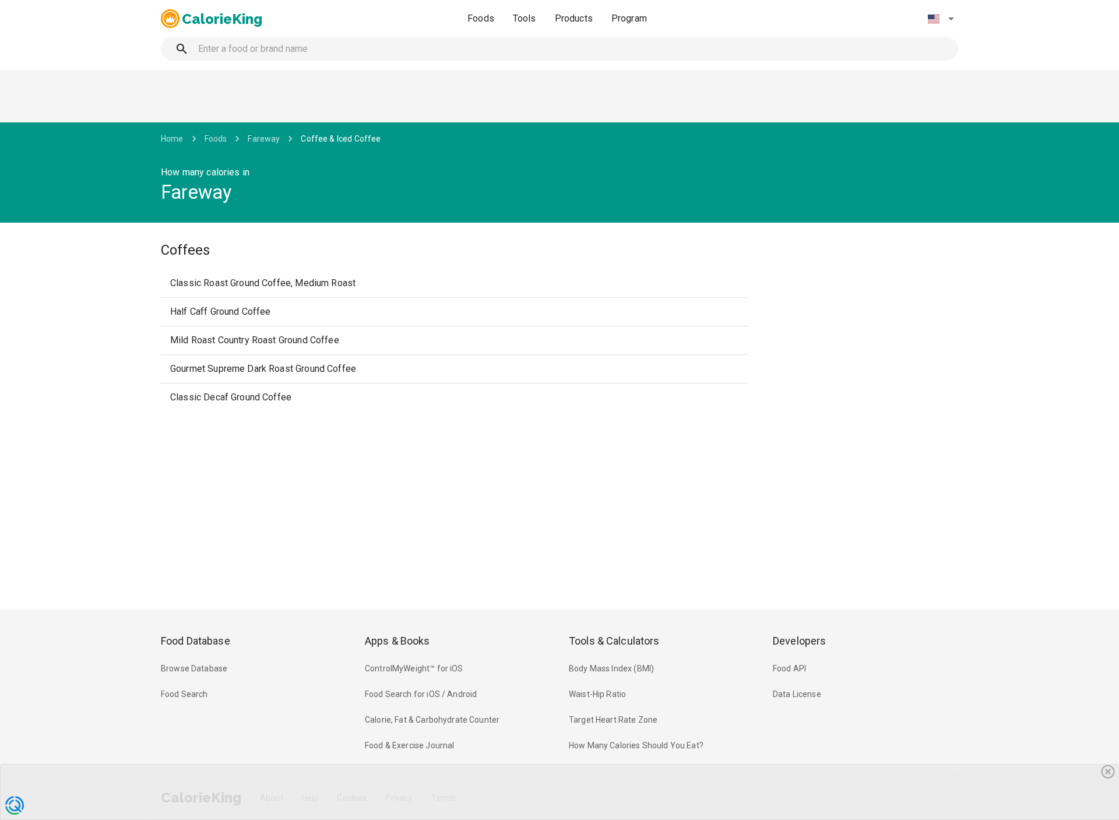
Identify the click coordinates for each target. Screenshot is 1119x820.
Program (629, 18)
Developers (799, 641)
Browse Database (194, 668)
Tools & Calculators (614, 641)
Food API (789, 668)
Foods (480, 18)
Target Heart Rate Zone (613, 719)
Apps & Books (397, 641)
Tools (524, 18)
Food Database (195, 641)
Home (172, 138)
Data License (797, 694)
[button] (940, 18)
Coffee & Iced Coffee (341, 138)
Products (574, 18)
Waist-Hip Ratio (597, 694)
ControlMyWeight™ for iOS (414, 668)
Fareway (264, 138)
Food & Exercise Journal (409, 745)
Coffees (185, 250)
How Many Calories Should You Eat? (636, 745)
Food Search (184, 694)
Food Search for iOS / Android (421, 694)
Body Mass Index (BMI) (611, 668)
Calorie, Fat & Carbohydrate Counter (432, 719)
